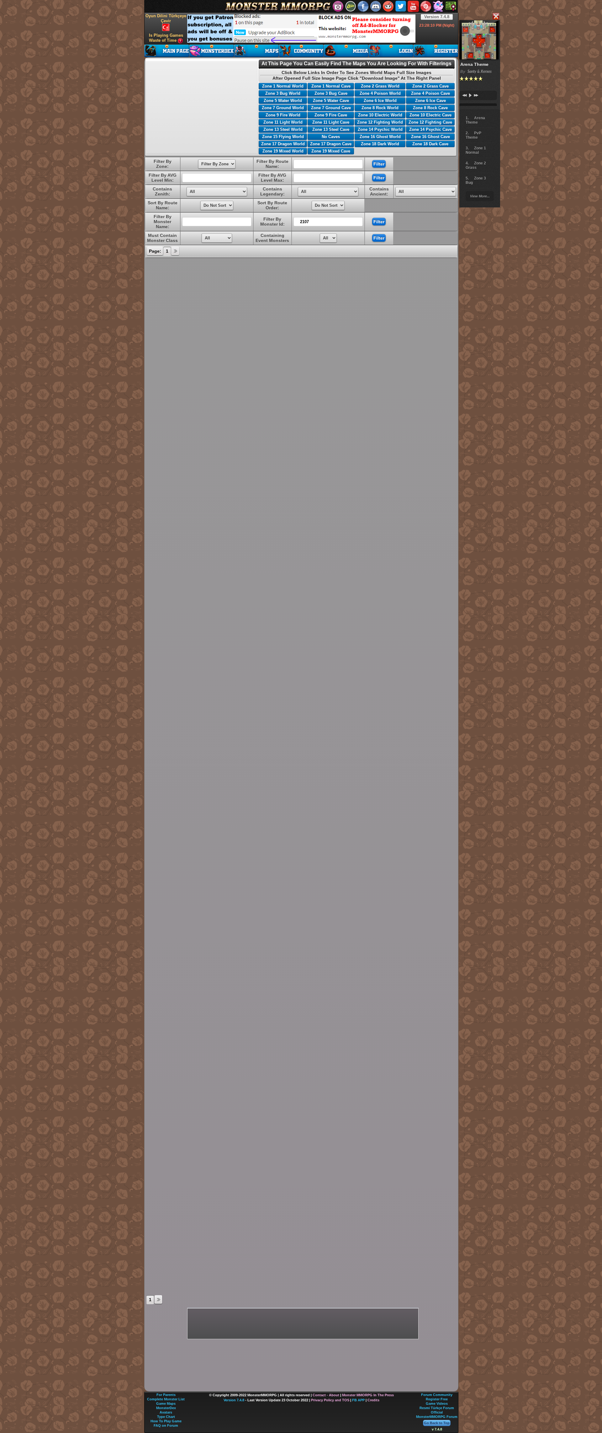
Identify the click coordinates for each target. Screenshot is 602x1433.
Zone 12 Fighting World (380, 122)
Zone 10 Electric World (380, 115)
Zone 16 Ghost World (380, 136)
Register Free (437, 1399)
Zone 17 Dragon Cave (330, 144)
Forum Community (436, 1395)
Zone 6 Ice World (380, 100)
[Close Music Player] (495, 17)
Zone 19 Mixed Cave (330, 151)
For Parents (166, 1395)
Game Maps (166, 1403)
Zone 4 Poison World (380, 93)
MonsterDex (166, 1408)
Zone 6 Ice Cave (430, 100)
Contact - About (326, 1395)
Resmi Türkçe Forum (437, 1408)
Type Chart (166, 1417)
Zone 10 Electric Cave (430, 115)
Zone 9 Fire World (283, 115)
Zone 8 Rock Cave (430, 107)
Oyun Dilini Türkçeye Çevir (165, 18)
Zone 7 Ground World (283, 107)
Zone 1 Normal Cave (331, 86)
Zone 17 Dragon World (283, 144)
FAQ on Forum (166, 1425)
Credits (373, 1400)
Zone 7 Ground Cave (331, 107)
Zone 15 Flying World (283, 136)
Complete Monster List (166, 1399)
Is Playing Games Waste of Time (166, 38)
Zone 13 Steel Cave (330, 129)
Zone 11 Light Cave (330, 122)
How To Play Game (166, 1421)
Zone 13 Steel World (283, 129)
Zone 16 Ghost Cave (430, 136)
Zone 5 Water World (283, 100)
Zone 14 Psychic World (380, 129)
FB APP (358, 1400)
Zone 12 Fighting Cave (430, 122)
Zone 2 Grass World (380, 86)
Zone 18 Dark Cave (430, 144)
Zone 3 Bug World (282, 93)
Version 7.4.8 (436, 16)
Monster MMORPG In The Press (368, 1395)
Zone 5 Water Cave (331, 100)
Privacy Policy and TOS (330, 1400)
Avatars (166, 1412)
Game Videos (437, 1403)
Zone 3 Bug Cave (330, 93)
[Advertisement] (301, 28)
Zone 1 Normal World (283, 86)
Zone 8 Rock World (380, 107)
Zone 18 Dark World (380, 144)
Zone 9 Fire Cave (330, 115)
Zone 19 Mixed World (283, 151)
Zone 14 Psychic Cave (430, 129)
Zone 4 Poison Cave (430, 93)
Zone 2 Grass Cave (430, 86)
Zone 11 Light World (283, 122)
